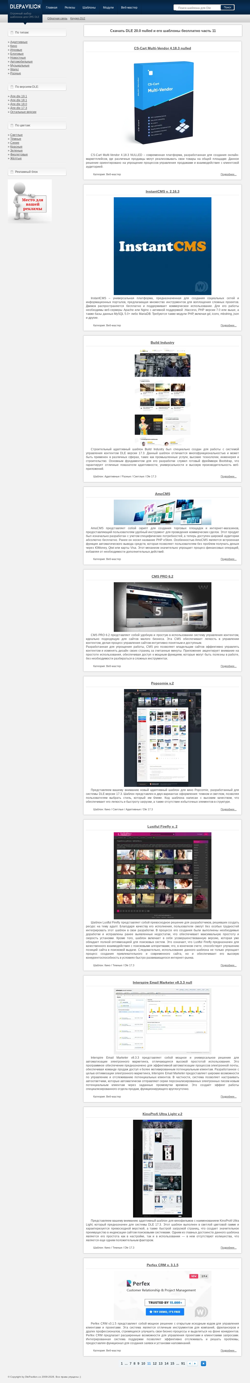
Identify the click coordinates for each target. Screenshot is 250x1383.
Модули (108, 7)
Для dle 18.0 (18, 104)
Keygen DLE (77, 18)
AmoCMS (162, 494)
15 (172, 1363)
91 (183, 1363)
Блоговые (17, 53)
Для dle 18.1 (18, 100)
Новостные (18, 57)
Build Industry (162, 342)
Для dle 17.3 (18, 108)
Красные (16, 146)
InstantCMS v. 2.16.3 (162, 191)
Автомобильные (21, 61)
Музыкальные (20, 65)
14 (166, 1363)
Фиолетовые (19, 154)
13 (161, 1363)
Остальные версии (23, 112)
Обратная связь (57, 18)
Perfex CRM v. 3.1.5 (162, 1265)
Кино (13, 46)
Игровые (16, 50)
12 (155, 1363)
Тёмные (15, 139)
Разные (15, 73)
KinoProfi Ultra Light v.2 (162, 1114)
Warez (14, 69)
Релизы (70, 7)
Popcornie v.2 (162, 683)
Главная (51, 7)
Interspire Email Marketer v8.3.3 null (162, 982)
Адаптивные (19, 42)
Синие (14, 142)
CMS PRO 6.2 (162, 576)
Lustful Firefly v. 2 (162, 826)
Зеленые (16, 150)
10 (143, 1363)
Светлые (16, 135)
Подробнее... (229, 174)
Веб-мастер (129, 7)
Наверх (203, 1363)
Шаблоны (89, 7)
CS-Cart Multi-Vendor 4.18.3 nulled (162, 48)
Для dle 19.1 (18, 96)
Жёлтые (16, 158)
